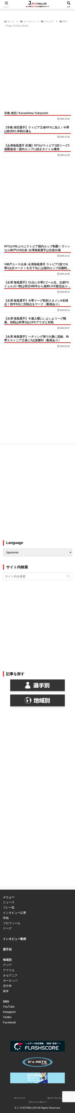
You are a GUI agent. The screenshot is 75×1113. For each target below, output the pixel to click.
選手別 (7, 949)
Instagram (9, 1011)
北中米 (7, 985)
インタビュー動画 (14, 938)
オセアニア (10, 975)
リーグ (7, 928)
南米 (6, 991)
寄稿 (6, 918)
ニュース (9, 902)
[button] (68, 576)
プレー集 (9, 907)
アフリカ (9, 970)
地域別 (7, 959)
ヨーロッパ (10, 980)
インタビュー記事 (14, 912)
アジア (7, 964)
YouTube (9, 1006)
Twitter (7, 1017)
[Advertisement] (37, 67)
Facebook (9, 1022)
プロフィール (11, 923)
